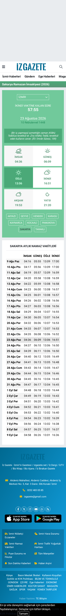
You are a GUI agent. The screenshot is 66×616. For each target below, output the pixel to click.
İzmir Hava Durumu (49, 533)
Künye (9, 575)
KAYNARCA (16, 222)
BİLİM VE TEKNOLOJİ (46, 578)
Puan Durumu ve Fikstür (15, 555)
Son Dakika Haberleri (19, 563)
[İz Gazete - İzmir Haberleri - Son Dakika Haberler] (31, 66)
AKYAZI (12, 216)
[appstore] (18, 519)
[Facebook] (18, 509)
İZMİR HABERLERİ (16, 586)
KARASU (52, 216)
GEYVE (24, 216)
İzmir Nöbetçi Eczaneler (14, 535)
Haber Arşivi (45, 563)
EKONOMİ (51, 582)
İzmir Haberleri (11, 76)
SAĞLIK (13, 589)
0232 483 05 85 (35, 490)
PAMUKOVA (48, 222)
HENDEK (38, 216)
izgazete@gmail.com (35, 496)
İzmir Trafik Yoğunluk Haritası (47, 545)
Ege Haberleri (46, 76)
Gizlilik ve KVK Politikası (20, 578)
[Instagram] (30, 509)
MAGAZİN (52, 586)
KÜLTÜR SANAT (36, 586)
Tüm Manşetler (46, 553)
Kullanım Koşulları (52, 575)
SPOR (22, 589)
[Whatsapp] (42, 509)
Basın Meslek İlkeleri (29, 575)
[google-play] (48, 519)
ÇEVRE (24, 582)
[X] (24, 509)
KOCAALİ (32, 222)
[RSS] (47, 509)
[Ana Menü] (3, 66)
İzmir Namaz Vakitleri (14, 545)
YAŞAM (31, 589)
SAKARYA (25, 229)
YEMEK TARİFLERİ (47, 589)
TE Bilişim (41, 598)
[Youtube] (36, 509)
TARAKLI (40, 229)
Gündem (30, 76)
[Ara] (61, 67)
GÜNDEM (13, 582)
